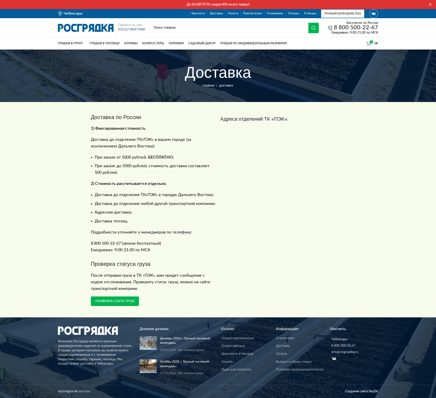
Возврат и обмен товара (294, 361)
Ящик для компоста (236, 369)
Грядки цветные (233, 346)
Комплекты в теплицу (237, 354)
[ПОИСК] (313, 28)
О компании (285, 338)
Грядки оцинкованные (237, 338)
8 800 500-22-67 (355, 27)
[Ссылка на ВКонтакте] (373, 13)
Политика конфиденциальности (299, 369)
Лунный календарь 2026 (342, 13)
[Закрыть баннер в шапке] (430, 4)
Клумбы (227, 361)
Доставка (283, 346)
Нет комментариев (191, 350)
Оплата (281, 354)
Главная (208, 86)
